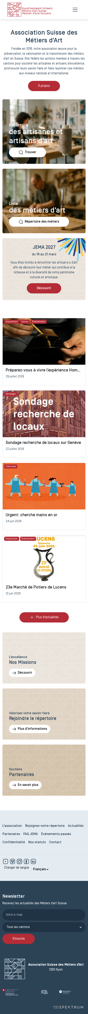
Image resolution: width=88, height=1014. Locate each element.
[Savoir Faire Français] (48, 992)
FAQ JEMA (30, 834)
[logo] (30, 10)
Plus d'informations (32, 729)
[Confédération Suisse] (20, 992)
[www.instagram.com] (19, 861)
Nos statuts (37, 842)
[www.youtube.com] (5, 861)
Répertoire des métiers (42, 221)
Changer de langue (16, 867)
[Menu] (75, 10)
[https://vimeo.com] (12, 861)
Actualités (75, 826)
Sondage (11, 394)
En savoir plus (28, 785)
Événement (38, 322)
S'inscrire (18, 938)
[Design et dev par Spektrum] (68, 1007)
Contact (55, 842)
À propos (44, 86)
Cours (24, 322)
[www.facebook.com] (26, 861)
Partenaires (11, 834)
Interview (11, 466)
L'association (12, 826)
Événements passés (56, 834)
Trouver (30, 152)
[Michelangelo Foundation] (72, 992)
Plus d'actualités (47, 617)
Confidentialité (13, 842)
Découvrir (44, 288)
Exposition (12, 322)
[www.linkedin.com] (33, 861)
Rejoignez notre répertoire (45, 826)
